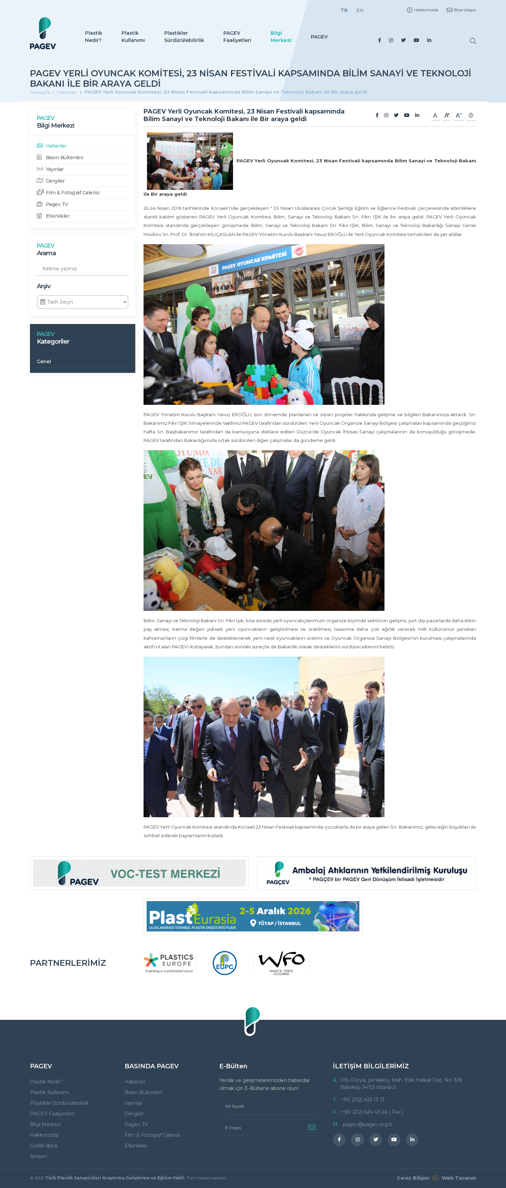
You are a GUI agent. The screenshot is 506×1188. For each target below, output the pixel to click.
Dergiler (54, 181)
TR (344, 10)
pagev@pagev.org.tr (367, 1124)
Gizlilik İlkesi (43, 1146)
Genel (44, 361)
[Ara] (473, 41)
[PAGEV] (43, 33)
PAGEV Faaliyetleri (237, 36)
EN (360, 10)
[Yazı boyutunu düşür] (458, 115)
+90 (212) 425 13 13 (362, 1100)
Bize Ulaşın (465, 9)
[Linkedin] (429, 40)
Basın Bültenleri (63, 157)
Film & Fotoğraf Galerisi (71, 193)
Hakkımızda (426, 9)
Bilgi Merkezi (281, 36)
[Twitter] (403, 40)
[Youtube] (416, 40)
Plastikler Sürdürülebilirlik (184, 36)
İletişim (38, 1156)
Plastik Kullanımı (133, 36)
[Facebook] (379, 40)
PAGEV (319, 37)
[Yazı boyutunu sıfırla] (435, 115)
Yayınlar (54, 169)
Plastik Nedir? (93, 36)
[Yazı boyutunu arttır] (446, 115)
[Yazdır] (471, 115)
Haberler (67, 92)
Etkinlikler (57, 216)
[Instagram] (391, 40)
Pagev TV (56, 204)
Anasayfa (40, 92)
